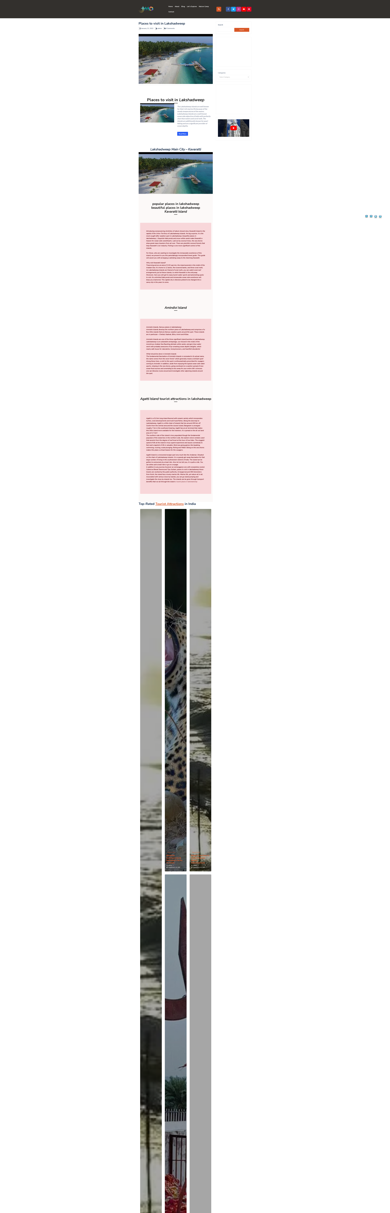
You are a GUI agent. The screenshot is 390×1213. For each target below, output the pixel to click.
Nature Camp (204, 6)
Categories (222, 73)
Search (220, 25)
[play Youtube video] (233, 128)
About (177, 6)
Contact (171, 12)
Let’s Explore (192, 6)
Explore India (171, 852)
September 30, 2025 (174, 867)
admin (170, 865)
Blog (183, 6)
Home (170, 6)
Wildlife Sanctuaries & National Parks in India (174, 859)
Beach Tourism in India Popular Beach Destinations (200, 859)
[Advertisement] (233, 51)
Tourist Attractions (169, 504)
